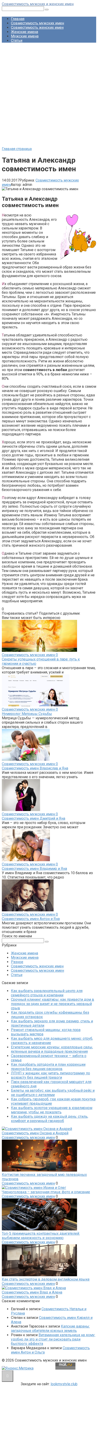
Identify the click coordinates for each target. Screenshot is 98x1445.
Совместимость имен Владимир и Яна (34, 868)
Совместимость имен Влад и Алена (32, 1292)
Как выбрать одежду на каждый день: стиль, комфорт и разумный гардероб (49, 1118)
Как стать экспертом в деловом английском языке (46, 1279)
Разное (17, 962)
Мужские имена (25, 36)
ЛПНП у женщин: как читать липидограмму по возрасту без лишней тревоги (50, 1075)
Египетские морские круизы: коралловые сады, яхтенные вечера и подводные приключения (52, 1049)
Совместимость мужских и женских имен (38, 4)
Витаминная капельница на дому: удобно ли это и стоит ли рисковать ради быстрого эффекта (53, 1339)
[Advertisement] (49, 95)
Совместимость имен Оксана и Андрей (35, 1133)
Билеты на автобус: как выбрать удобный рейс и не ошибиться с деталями (53, 1092)
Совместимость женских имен (37, 27)
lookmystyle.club (64, 1384)
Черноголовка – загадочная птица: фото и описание (46, 1192)
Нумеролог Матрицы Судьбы (27, 714)
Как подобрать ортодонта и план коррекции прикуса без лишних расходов (48, 1066)
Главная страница (17, 149)
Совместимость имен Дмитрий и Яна (33, 818)
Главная (17, 19)
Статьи (16, 40)
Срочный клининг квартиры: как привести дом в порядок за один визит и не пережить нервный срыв (52, 1003)
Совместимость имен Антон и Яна (31, 919)
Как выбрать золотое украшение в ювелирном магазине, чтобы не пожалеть (51, 1110)
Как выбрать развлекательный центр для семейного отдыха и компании (47, 993)
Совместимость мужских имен (37, 23)
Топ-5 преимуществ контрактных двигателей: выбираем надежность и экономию (41, 1235)
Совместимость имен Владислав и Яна (35, 768)
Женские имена (24, 32)
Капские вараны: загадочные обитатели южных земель (50, 1328)
